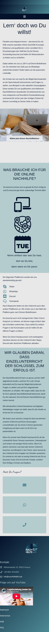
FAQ (2, 628)
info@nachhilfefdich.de (13, 577)
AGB (2, 622)
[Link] (25, 9)
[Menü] (24, 16)
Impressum (4, 610)
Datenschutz (5, 616)
